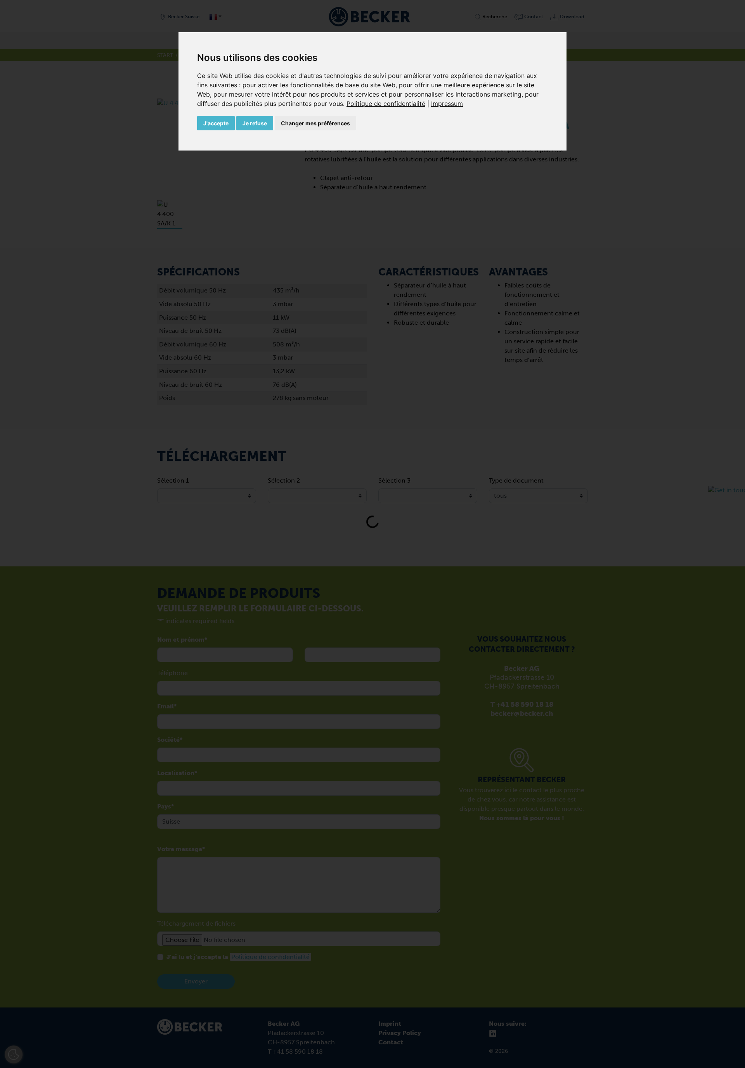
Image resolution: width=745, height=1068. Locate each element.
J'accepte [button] (216, 123)
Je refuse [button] (255, 123)
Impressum (447, 103)
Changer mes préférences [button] (315, 123)
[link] (389, 103)
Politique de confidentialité (386, 103)
